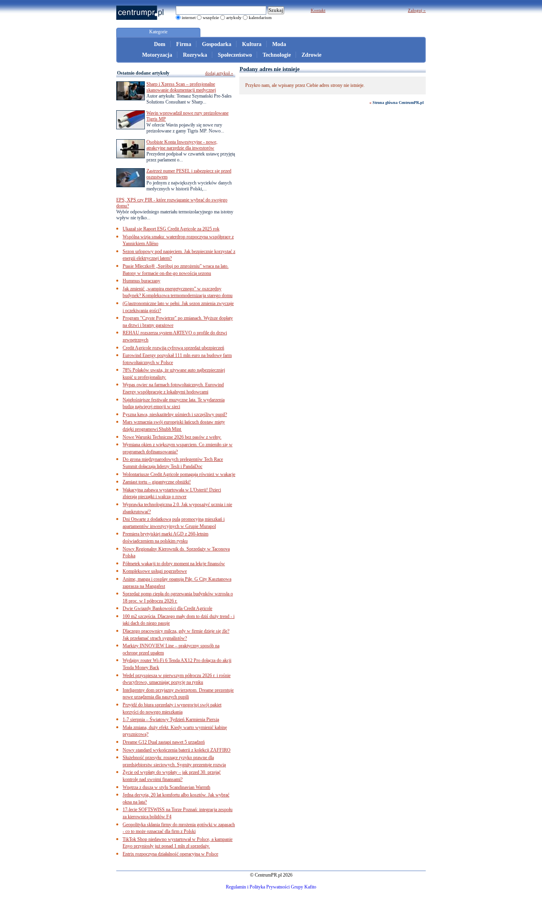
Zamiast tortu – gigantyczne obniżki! (157, 482)
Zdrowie (311, 55)
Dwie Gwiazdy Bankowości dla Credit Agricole (167, 608)
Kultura (251, 44)
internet (189, 17)
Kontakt (318, 10)
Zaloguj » (417, 10)
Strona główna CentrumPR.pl (398, 102)
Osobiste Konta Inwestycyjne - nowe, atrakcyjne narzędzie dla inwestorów (181, 145)
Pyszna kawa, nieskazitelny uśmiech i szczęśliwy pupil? (175, 414)
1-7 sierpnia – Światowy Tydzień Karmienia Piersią (171, 719)
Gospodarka (216, 44)
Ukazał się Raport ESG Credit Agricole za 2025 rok (171, 229)
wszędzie (211, 17)
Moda (279, 44)
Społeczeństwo (235, 55)
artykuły (234, 17)
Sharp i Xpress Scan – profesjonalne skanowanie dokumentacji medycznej (181, 87)
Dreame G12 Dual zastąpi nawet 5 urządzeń (164, 742)
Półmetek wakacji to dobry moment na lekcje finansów (174, 563)
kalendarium (260, 17)
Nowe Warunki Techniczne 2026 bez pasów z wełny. (172, 437)
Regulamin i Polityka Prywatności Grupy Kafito (271, 887)
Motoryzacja (157, 55)
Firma (183, 44)
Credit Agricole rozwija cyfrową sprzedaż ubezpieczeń (173, 348)
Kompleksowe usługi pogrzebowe (155, 571)
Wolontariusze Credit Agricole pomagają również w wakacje (179, 474)
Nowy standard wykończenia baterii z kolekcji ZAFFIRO (177, 750)
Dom (159, 44)
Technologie (277, 55)
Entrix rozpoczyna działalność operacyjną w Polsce (170, 854)
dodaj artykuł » (219, 73)
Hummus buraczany (141, 281)
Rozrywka (195, 55)
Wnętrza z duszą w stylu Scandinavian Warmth (166, 787)
